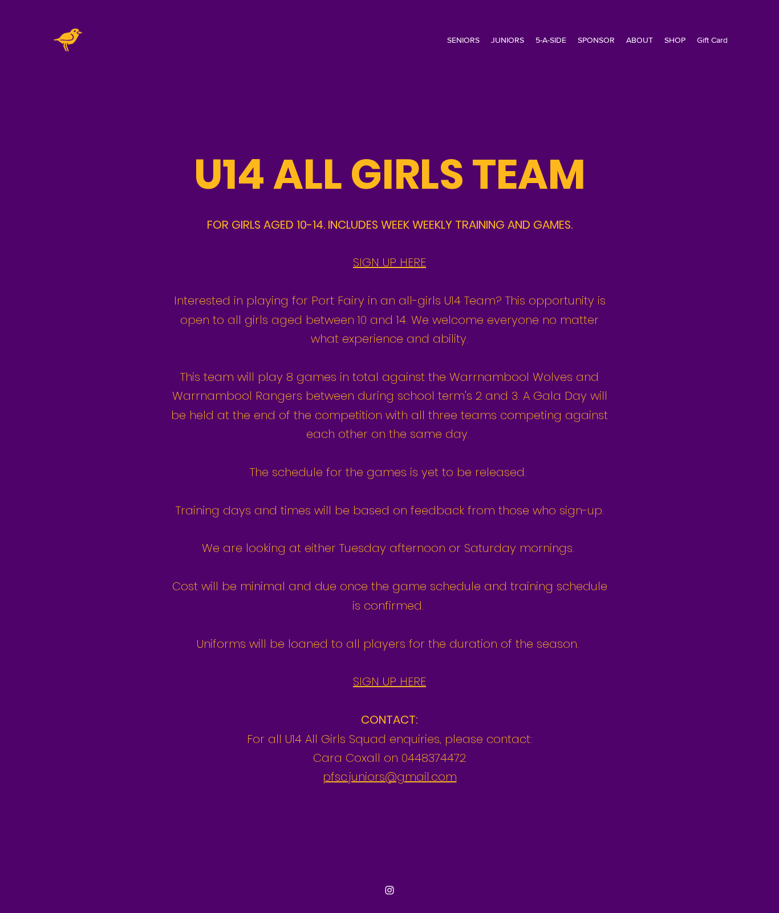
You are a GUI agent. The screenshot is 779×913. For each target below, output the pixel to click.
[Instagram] (389, 890)
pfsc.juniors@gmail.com (390, 777)
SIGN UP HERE (389, 262)
